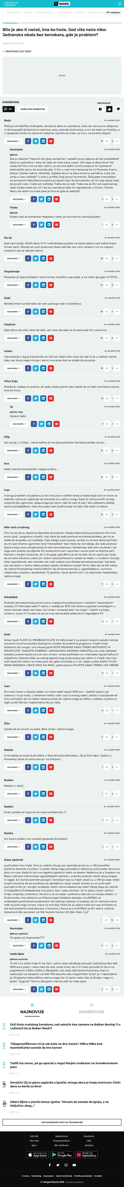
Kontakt (98, 1176)
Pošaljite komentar (33, 109)
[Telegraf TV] (74, 1165)
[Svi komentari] (100, 109)
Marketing (36, 1176)
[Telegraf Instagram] (66, 1165)
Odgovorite (13, 140)
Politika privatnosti (83, 1176)
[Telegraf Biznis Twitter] (58, 1165)
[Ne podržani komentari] (118, 109)
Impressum (48, 1176)
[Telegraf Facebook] (50, 1165)
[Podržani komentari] (109, 109)
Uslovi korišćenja (64, 1176)
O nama (25, 1176)
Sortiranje (104, 103)
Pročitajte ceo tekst (17, 51)
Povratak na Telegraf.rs (11, 3)
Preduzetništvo (11, 23)
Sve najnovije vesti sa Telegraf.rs (62, 1122)
